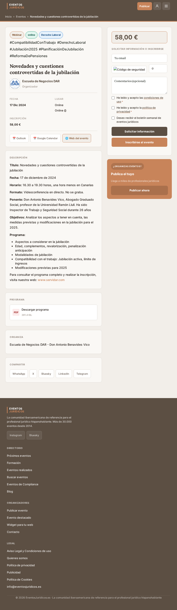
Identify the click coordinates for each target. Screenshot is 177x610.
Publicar (144, 6)
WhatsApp (19, 373)
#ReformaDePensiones (28, 56)
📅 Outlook (19, 138)
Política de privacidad (21, 565)
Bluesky (46, 373)
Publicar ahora (140, 190)
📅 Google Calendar (45, 138)
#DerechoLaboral (71, 42)
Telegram (82, 373)
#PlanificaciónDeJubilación (61, 49)
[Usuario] (157, 6)
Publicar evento (17, 510)
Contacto (13, 532)
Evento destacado (19, 517)
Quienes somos (17, 558)
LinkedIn (63, 373)
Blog (10, 491)
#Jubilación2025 (24, 49)
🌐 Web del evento (76, 138)
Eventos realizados (19, 470)
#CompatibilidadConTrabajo (33, 42)
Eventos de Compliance (22, 484)
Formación (14, 463)
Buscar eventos (17, 477)
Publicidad (14, 572)
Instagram (16, 435)
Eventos (21, 16)
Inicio (8, 16)
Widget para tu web (20, 524)
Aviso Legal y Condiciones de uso (29, 551)
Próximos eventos (19, 455)
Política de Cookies (19, 579)
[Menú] (166, 6)
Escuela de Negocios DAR (41, 81)
